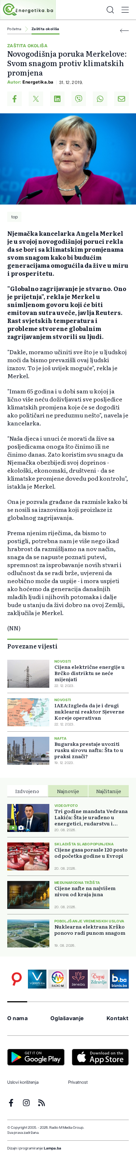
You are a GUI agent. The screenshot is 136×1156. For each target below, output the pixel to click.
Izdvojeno (27, 791)
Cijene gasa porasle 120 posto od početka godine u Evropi (91, 852)
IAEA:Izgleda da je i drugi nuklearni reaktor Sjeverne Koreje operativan (89, 711)
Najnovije (68, 791)
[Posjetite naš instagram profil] (26, 1103)
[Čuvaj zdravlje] (99, 979)
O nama (17, 1018)
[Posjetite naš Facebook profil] (11, 1103)
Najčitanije (108, 791)
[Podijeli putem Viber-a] (78, 99)
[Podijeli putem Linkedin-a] (57, 99)
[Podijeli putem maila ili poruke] (121, 99)
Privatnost (78, 1082)
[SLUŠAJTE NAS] (57, 979)
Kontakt (118, 1018)
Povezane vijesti (32, 646)
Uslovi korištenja (22, 1082)
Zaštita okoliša (45, 29)
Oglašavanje (67, 1018)
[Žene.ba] (78, 979)
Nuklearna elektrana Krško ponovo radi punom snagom (89, 929)
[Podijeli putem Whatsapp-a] (100, 99)
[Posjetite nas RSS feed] (41, 1103)
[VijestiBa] (37, 979)
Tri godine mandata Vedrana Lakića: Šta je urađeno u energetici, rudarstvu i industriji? (91, 817)
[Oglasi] (16, 979)
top (14, 217)
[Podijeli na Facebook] (14, 99)
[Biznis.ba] (119, 979)
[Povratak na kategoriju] (124, 31)
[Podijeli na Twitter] (36, 99)
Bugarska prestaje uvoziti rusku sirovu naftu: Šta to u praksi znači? (88, 750)
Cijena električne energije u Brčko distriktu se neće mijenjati (89, 673)
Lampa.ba (52, 1148)
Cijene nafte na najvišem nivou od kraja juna (85, 891)
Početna (14, 29)
